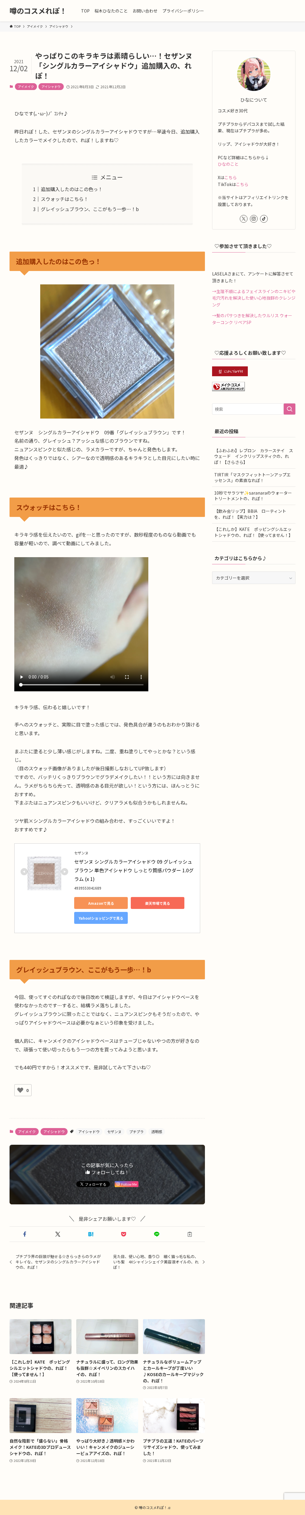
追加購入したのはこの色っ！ (72, 189)
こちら (230, 177)
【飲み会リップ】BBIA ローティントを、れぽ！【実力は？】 (250, 514)
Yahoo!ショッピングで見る (101, 918)
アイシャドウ (51, 86)
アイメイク (26, 86)
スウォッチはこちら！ (64, 198)
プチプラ (136, 1131)
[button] (25, 1234)
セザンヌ (114, 1131)
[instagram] (254, 219)
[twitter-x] (244, 219)
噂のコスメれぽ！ (38, 10)
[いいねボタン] (20, 1090)
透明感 (156, 1131)
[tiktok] (264, 219)
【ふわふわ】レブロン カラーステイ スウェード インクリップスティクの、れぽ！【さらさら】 (253, 456)
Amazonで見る (101, 903)
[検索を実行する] (289, 409)
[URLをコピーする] (189, 1234)
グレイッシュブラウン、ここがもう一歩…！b (90, 209)
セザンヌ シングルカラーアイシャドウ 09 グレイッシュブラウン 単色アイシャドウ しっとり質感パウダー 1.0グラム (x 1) (134, 870)
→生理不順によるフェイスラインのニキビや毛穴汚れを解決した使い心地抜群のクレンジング (253, 298)
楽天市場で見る (157, 903)
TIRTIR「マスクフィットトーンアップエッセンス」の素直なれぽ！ (252, 478)
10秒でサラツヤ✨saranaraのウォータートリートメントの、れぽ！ (253, 496)
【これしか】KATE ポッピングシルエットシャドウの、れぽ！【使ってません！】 (253, 532)
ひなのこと (228, 164)
